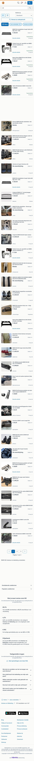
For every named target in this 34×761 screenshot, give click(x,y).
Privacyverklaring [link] (22, 726)
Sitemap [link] (3, 742)
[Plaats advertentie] (29, 3)
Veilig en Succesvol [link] (6, 723)
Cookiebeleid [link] (4, 729)
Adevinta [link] (19, 736)
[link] (3, 3)
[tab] (3, 15)
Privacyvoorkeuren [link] (22, 729)
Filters (6, 24)
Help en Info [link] (20, 723)
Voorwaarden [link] (5, 726)
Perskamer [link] (4, 736)
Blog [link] (2, 720)
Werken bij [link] (20, 733)
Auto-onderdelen (14, 24)
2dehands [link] (4, 739)
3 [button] (20, 551)
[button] (22, 3)
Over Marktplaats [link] (6, 733)
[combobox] (15, 8)
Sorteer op (18, 12)
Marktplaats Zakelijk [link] (22, 720)
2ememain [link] (20, 739)
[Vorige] (9, 551)
